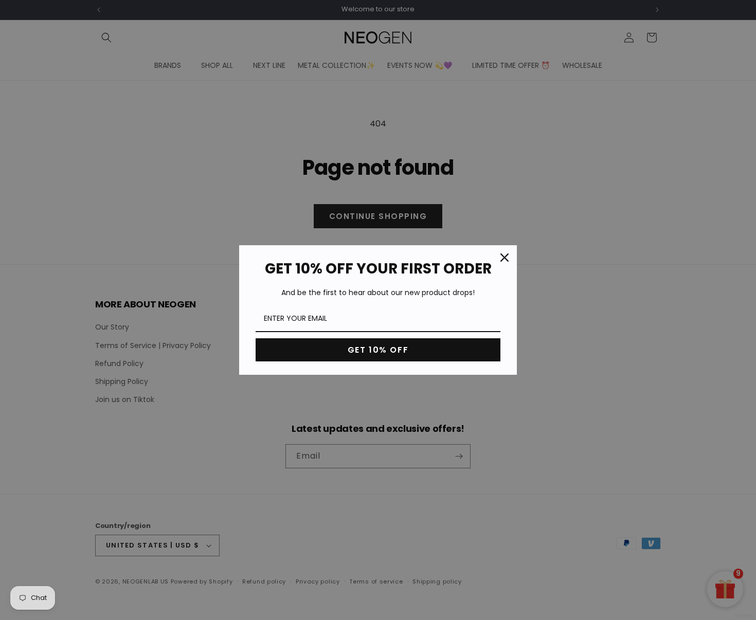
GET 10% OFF (378, 350)
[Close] (504, 257)
